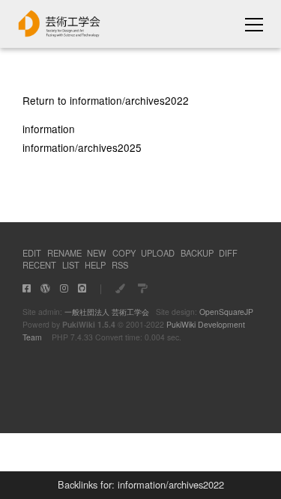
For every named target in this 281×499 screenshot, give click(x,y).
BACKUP (197, 253)
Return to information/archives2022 (105, 100)
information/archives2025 (82, 147)
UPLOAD (158, 253)
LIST (70, 265)
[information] (59, 32)
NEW (96, 253)
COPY (124, 253)
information (48, 128)
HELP (95, 265)
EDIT (31, 253)
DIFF (228, 253)
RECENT (39, 265)
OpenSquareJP (226, 311)
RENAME (64, 253)
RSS (120, 265)
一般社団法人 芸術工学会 (106, 311)
